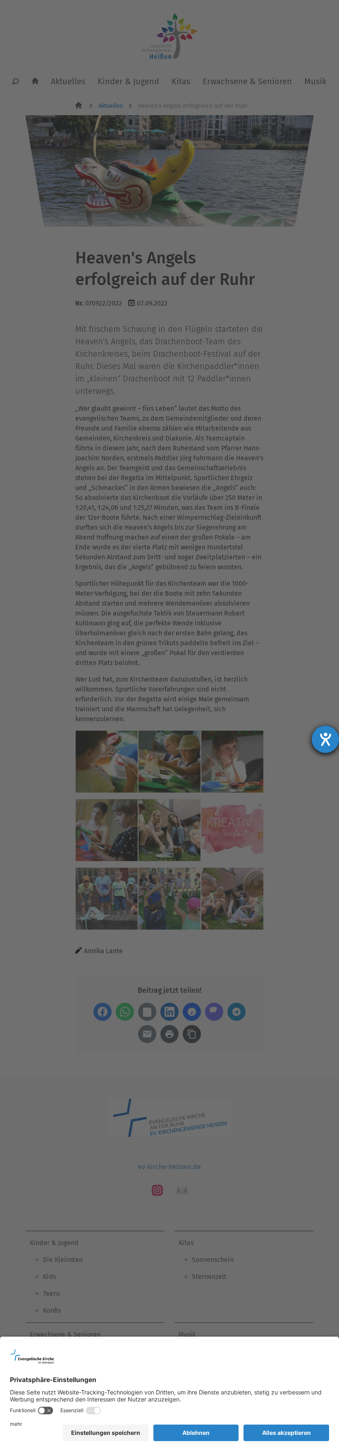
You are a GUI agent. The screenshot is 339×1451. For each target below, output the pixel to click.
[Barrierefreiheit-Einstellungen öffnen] (325, 739)
